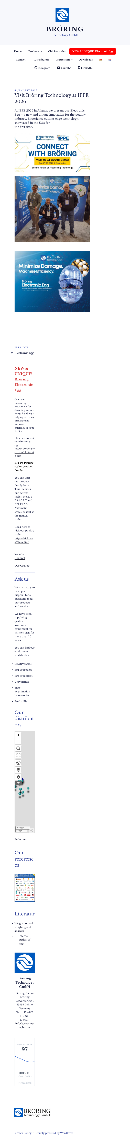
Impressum (63, 59)
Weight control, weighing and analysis (24, 927)
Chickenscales (57, 51)
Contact (20, 59)
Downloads (86, 59)
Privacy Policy (22, 1133)
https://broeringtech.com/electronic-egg (25, 452)
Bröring (65, 29)
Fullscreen (21, 839)
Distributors (41, 59)
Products (33, 51)
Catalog (24, 565)
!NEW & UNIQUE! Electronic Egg (93, 51)
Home (18, 51)
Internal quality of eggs (24, 939)
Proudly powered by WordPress (54, 1133)
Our (17, 565)
